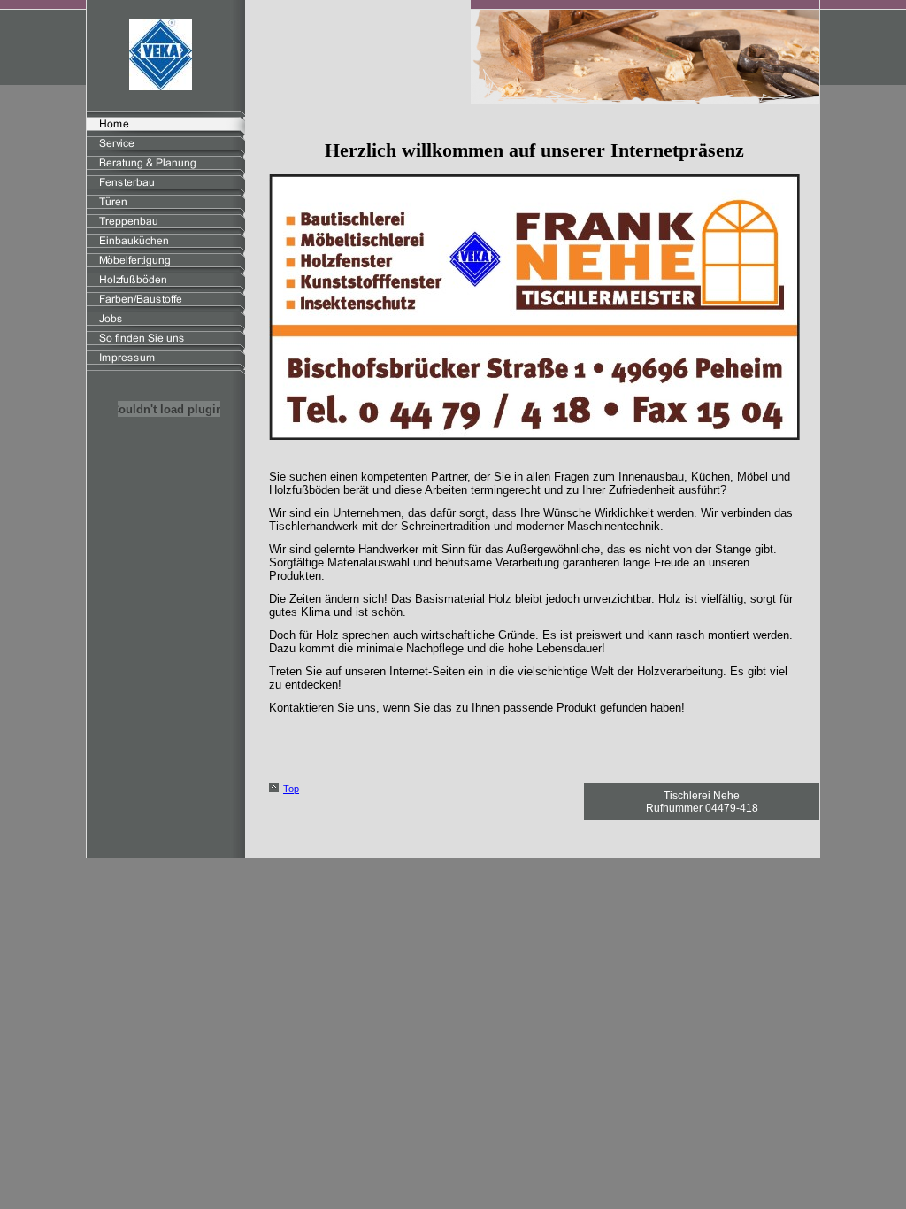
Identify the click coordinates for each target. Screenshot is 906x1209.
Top (291, 788)
